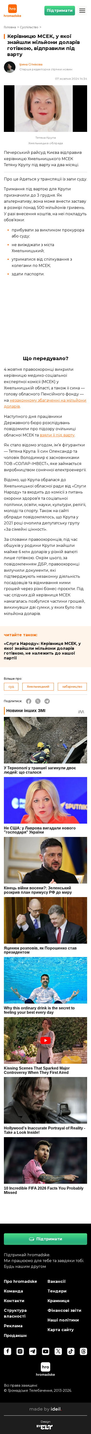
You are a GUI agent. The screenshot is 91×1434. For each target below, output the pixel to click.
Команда (13, 1291)
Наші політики (63, 1320)
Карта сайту (61, 1329)
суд (11, 686)
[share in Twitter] (38, 701)
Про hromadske (20, 1281)
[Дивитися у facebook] (7, 1351)
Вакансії (57, 1281)
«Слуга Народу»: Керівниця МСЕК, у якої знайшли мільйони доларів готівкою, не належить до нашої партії (42, 650)
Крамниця (58, 1300)
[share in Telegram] (47, 701)
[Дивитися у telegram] (32, 1351)
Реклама (13, 1326)
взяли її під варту (57, 435)
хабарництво (72, 686)
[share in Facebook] (28, 701)
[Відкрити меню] (82, 10)
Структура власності (15, 1313)
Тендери (57, 1291)
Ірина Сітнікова (30, 64)
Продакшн (15, 1335)
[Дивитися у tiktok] (70, 1351)
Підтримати (60, 10)
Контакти (14, 1300)
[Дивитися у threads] (83, 1351)
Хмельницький (38, 686)
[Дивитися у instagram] (20, 1351)
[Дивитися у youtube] (45, 1351)
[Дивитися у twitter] (58, 1351)
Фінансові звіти (64, 1310)
